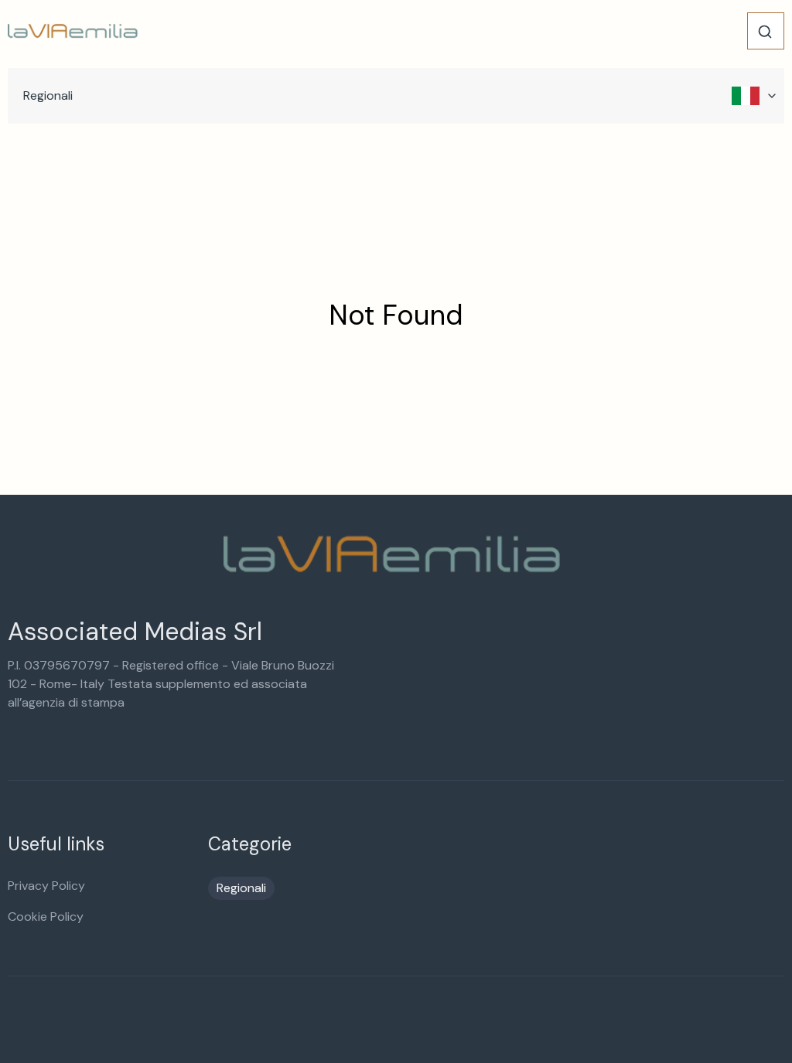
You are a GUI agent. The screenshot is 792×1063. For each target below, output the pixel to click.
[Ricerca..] (764, 31)
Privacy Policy (46, 885)
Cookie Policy (46, 916)
